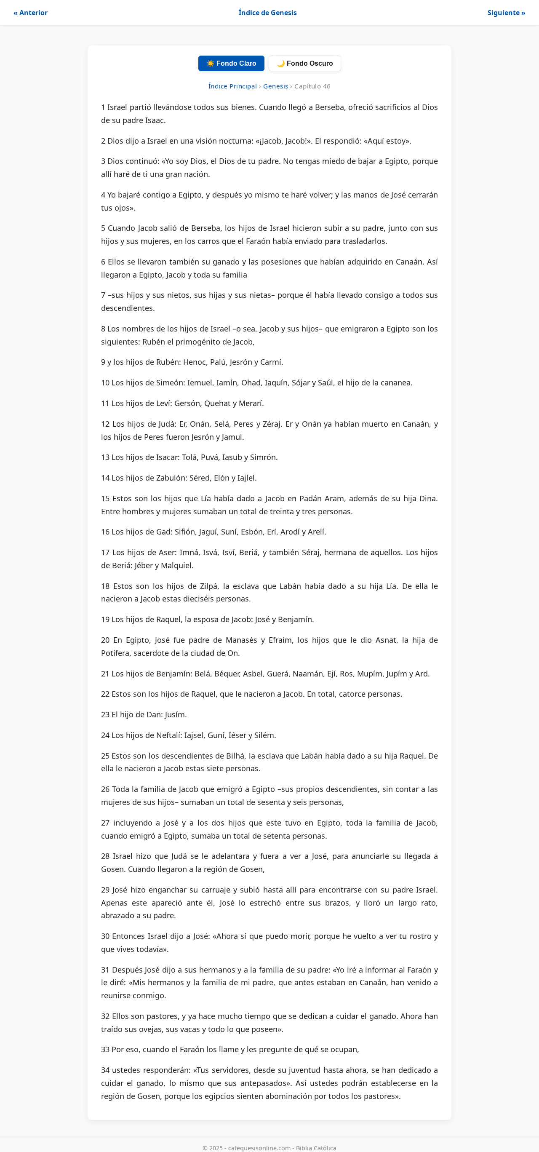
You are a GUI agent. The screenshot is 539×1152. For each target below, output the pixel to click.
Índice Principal (232, 86)
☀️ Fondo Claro (231, 63)
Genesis (275, 86)
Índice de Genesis (268, 12)
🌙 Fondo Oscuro (305, 63)
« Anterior (30, 12)
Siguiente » (507, 12)
